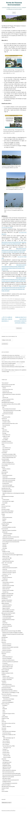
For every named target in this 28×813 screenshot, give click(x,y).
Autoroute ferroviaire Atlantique (9, 731)
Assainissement (5, 499)
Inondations (4, 705)
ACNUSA (4, 387)
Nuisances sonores (6, 648)
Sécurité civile (5, 397)
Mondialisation (5, 637)
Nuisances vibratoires (6, 650)
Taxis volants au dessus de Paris (8, 723)
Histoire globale (5, 575)
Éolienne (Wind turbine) (7, 517)
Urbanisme (4, 759)
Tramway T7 (4, 749)
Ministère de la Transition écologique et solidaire (12, 632)
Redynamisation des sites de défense (9, 690)
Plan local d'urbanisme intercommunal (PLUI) (11, 775)
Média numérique (5, 603)
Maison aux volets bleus (7, 601)
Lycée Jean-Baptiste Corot (7, 665)
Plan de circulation (7, 757)
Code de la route (6, 755)
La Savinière (5, 663)
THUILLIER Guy (5, 592)
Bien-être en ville (5, 420)
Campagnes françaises (6, 441)
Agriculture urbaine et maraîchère (9, 530)
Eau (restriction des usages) (8, 501)
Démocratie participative (7, 481)
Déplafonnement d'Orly (7, 392)
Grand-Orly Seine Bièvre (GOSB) (9, 571)
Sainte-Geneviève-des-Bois (8, 561)
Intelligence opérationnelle (7, 595)
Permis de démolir (5, 669)
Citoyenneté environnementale (8, 478)
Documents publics (6, 417)
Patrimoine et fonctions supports (9, 572)
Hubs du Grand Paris (6, 624)
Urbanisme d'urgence (6, 784)
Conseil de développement (8, 616)
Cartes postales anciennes (8, 582)
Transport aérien (5, 752)
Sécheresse (4, 451)
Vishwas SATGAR (5, 788)
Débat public (5, 525)
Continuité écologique (7, 533)
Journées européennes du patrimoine (10, 661)
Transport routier (6, 754)
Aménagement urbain (6, 762)
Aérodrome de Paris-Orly (7, 389)
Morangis (4, 433)
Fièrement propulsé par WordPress (8, 810)
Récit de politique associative (8, 609)
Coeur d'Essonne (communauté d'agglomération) (12, 554)
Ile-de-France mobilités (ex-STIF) (8, 734)
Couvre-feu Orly (5, 391)
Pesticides (4, 546)
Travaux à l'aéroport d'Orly (8, 399)
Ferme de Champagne (7, 658)
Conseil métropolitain (6, 618)
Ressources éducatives (6, 694)
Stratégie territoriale (6, 781)
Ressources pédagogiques (8, 702)
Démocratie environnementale (8, 480)
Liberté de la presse (6, 606)
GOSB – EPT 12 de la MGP (7, 562)
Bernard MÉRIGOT (11, 308)
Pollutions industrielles (7, 679)
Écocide (3, 504)
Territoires (4, 724)
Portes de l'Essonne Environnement (14, 4)
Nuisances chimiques (6, 645)
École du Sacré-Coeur (6, 506)
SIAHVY (3, 712)
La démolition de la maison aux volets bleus (11, 355)
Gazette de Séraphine (7, 605)
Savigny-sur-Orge (6, 436)
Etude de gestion (5, 697)
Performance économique (8, 699)
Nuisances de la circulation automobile (10, 647)
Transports (4, 729)
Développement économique (8, 496)
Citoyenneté (4, 477)
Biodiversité (17, 298)
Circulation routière (6, 421)
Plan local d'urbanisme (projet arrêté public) (11, 773)
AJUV (3, 407)
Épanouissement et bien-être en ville (10, 423)
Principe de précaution (6, 687)
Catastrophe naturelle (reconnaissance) (10, 536)
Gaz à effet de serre (6, 447)
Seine (3, 710)
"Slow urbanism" (5, 383)
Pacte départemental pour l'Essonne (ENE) (12, 410)
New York (4, 639)
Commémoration (5, 583)
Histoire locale (4, 580)
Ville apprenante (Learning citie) (8, 786)
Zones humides (5, 791)
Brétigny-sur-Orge (6, 551)
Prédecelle (4, 708)
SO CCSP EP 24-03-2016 (7, 227)
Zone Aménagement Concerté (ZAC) (9, 783)
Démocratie (4, 473)
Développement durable (7, 490)
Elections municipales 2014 (7, 462)
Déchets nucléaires (6, 468)
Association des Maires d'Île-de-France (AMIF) (11, 404)
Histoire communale (6, 587)
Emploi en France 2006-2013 (7, 512)
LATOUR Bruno (5, 598)
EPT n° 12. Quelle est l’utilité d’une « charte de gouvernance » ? (7, 318)
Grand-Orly (4, 569)
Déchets (3, 467)
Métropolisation (5, 627)
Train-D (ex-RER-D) (6, 742)
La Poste (4, 426)
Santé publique (5, 716)
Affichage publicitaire (6, 400)
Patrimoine (4, 653)
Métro (3, 736)
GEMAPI (4, 621)
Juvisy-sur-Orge (5, 431)
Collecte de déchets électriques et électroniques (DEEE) (13, 366)
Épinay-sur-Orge (5, 556)
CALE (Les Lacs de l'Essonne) (8, 553)
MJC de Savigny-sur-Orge (7, 666)
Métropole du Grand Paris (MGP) (8, 613)
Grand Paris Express (6, 733)
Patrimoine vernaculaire (7, 668)
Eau (2, 498)
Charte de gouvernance (7, 475)
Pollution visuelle (5, 676)
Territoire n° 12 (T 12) (6, 574)
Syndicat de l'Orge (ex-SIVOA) (8, 713)
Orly (3, 396)
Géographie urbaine (6, 765)
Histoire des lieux (6, 588)
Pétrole (3, 520)
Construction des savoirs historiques (10, 695)
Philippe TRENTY (5, 671)
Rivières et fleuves (15, 302)
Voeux (3, 789)
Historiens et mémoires (7, 577)
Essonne (3, 549)
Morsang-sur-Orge (6, 559)
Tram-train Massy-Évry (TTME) (8, 746)
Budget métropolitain (6, 614)
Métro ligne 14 (6, 739)
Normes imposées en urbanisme (9, 770)
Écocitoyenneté (5, 483)
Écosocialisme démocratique (7, 511)
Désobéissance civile (6, 488)
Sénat (3, 720)
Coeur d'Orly (5, 564)
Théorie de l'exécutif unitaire (8, 486)
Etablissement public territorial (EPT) (9, 567)
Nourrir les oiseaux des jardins (8, 365)
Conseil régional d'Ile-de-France (8, 464)
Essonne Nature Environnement (9, 408)
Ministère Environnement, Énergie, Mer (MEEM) (11, 630)
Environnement (10, 300)
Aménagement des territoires (8, 402)
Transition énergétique (7, 522)
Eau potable (4, 502)
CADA (3, 415)
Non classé (4, 640)
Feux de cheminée (6, 425)
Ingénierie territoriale (6, 767)
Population (4, 681)
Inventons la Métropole (7, 626)
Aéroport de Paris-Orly (6, 386)
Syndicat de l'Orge (19, 307)
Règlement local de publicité (8, 776)
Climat (3, 444)
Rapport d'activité (6, 608)
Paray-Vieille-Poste (6, 434)
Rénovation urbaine (6, 778)
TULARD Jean (5, 579)
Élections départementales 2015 (9, 457)
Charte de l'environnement (7, 443)
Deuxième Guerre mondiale (8, 585)
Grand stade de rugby (7, 558)
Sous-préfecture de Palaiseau (8, 686)
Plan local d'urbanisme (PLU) (8, 771)
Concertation (4, 452)
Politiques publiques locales (7, 673)
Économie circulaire (6, 509)
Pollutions (4, 674)
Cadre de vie (4, 418)
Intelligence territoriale (6, 596)
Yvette (3, 715)
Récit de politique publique (7, 611)
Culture (3, 655)
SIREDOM (4, 470)
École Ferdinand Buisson (7, 656)
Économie (4, 507)
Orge (10, 302)
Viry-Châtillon (5, 439)
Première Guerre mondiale (8, 590)
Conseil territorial (6, 566)
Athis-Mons (4, 430)
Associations (4, 405)
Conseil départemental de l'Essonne (9, 455)
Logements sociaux (6, 768)
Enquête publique (5, 524)
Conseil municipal (5, 459)
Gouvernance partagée (7, 485)
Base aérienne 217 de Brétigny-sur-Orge (10, 692)
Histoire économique (6, 700)
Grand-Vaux (5, 438)
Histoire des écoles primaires (8, 660)
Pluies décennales (6, 449)
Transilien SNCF (5, 750)
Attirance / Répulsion (6, 726)
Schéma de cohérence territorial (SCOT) (10, 780)
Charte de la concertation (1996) (8, 454)
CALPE (3, 428)
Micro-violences (5, 629)
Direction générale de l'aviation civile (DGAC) (11, 394)
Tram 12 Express (5, 744)
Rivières (13, 307)
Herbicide (4, 545)
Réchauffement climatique (7, 689)
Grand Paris (4, 622)
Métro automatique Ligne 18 (9, 737)
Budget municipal (6, 460)
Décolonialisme (5, 472)
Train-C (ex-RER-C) (6, 741)
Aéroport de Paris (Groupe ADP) (8, 384)
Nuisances (4, 642)
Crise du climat (5, 465)
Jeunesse (4, 682)
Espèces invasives (17, 300)
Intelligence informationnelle (7, 593)
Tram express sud (7, 747)
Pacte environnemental (8, 412)
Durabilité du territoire (7, 491)
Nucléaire (4, 519)
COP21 (3, 446)
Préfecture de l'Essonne (7, 684)
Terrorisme (4, 728)
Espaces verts (5, 543)
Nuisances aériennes (6, 643)
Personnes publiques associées (9, 527)
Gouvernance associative (7, 413)
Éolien (3, 515)
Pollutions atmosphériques (8, 677)
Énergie (3, 514)
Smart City (4, 721)
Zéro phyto (4, 548)
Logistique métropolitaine (7, 600)
